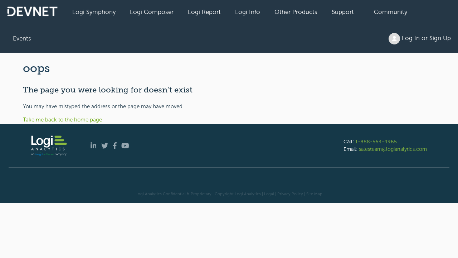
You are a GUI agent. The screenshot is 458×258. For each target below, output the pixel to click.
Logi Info (247, 11)
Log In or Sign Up (425, 38)
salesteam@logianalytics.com (393, 149)
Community (390, 11)
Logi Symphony (94, 11)
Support (343, 11)
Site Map (314, 193)
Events (22, 38)
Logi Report (204, 11)
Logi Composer (152, 11)
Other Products (295, 11)
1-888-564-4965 (376, 141)
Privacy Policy (290, 193)
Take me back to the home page (62, 119)
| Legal (268, 193)
